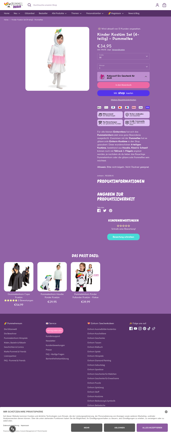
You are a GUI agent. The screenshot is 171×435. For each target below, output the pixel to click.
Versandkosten (118, 49)
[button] (12, 429)
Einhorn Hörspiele (96, 356)
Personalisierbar (93, 13)
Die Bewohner (10, 333)
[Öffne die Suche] (29, 5)
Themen (75, 13)
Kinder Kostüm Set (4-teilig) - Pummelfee (27, 20)
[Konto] (157, 5)
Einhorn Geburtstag (96, 365)
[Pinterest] (144, 328)
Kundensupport (53, 336)
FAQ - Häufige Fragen (55, 354)
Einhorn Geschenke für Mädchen (102, 374)
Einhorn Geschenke (96, 338)
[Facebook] (131, 328)
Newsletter (50, 340)
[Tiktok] (149, 328)
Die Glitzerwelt (10, 329)
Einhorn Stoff (93, 391)
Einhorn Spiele (94, 351)
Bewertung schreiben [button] (123, 236)
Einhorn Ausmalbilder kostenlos (102, 329)
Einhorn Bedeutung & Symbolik (101, 401)
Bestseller (43, 13)
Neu (16, 13)
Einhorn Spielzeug (96, 387)
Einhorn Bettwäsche (96, 405)
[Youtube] (135, 328)
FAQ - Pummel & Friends (14, 360)
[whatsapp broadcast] (153, 328)
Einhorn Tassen (94, 342)
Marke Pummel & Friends (15, 351)
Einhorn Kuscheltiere (97, 333)
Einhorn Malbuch (95, 347)
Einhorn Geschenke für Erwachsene (103, 378)
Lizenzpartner (10, 356)
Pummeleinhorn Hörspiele (16, 338)
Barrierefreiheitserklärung (57, 358)
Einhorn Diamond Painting (99, 360)
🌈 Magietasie (114, 13)
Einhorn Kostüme (95, 396)
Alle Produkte (58, 13)
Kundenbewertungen (55, 345)
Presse (49, 349)
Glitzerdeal (29, 13)
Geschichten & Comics (14, 347)
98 (100, 57)
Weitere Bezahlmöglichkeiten (123, 99)
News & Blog (133, 13)
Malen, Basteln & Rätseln (15, 342)
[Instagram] (140, 328)
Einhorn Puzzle (94, 382)
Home (6, 13)
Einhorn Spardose (95, 369)
